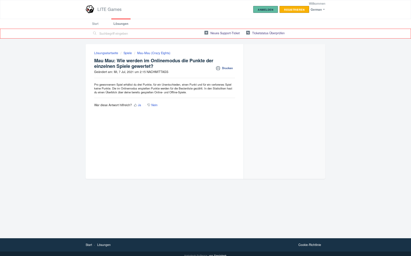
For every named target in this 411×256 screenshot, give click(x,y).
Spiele (128, 53)
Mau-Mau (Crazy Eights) (153, 53)
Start (95, 23)
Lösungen (120, 23)
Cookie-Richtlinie (309, 245)
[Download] (197, 72)
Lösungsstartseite (106, 53)
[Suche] (94, 33)
